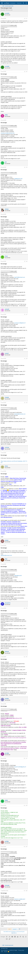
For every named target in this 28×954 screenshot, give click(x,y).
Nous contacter (4, 950)
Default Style (5, 948)
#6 (26, 261)
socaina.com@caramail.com (8, 133)
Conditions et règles (13, 950)
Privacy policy (21, 950)
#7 (26, 314)
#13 (26, 564)
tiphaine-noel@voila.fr (19, 899)
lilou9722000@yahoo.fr (20, 766)
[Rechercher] (26, 3)
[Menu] (2, 3)
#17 (26, 758)
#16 (26, 703)
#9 (26, 402)
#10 (26, 452)
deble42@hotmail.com (6, 555)
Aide (2, 951)
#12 (26, 545)
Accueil (5, 951)
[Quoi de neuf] (23, 3)
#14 (26, 608)
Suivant (14, 929)
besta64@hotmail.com (19, 414)
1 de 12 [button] (9, 929)
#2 (26, 71)
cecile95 (3, 10)
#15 (26, 656)
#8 (26, 358)
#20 (26, 890)
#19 (26, 846)
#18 (26, 805)
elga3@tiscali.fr (18, 575)
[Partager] (25, 18)
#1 (26, 18)
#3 (26, 120)
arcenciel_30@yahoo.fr (20, 323)
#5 (26, 214)
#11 (26, 471)
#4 (26, 167)
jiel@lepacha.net (18, 178)
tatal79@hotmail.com (19, 277)
